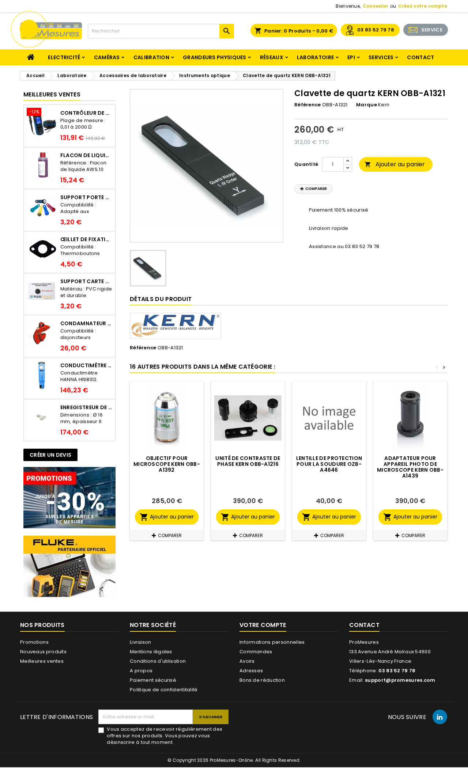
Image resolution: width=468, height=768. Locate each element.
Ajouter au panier (395, 164)
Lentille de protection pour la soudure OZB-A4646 (329, 464)
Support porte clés (86, 197)
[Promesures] (69, 497)
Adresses (251, 670)
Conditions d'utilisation (158, 661)
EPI (351, 57)
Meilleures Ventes (51, 94)
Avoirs (247, 661)
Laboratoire (315, 57)
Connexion (375, 6)
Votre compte (262, 625)
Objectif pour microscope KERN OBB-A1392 (166, 464)
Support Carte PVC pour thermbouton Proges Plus (86, 281)
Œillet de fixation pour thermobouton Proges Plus (86, 239)
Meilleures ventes (42, 661)
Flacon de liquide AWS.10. (86, 155)
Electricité (64, 57)
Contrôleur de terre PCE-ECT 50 (86, 113)
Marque (366, 105)
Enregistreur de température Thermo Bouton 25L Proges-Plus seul (86, 407)
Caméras (107, 57)
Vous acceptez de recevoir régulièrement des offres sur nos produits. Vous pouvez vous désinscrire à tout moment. (164, 736)
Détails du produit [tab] (161, 299)
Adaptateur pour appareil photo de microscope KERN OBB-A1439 (410, 467)
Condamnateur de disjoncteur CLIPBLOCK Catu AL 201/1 (86, 323)
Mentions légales (151, 651)
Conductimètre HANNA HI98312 (86, 365)
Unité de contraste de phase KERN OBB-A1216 (247, 461)
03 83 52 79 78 (375, 29)
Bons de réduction (262, 680)
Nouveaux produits (43, 651)
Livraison (140, 642)
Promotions (34, 642)
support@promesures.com (400, 680)
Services (381, 57)
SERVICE (431, 29)
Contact (420, 57)
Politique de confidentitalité (164, 689)
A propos (141, 670)
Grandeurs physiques (214, 57)
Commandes (255, 651)
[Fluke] (69, 566)
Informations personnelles (272, 642)
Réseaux (271, 57)
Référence (307, 105)
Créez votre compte (422, 6)
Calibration (151, 57)
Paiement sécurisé (153, 680)
